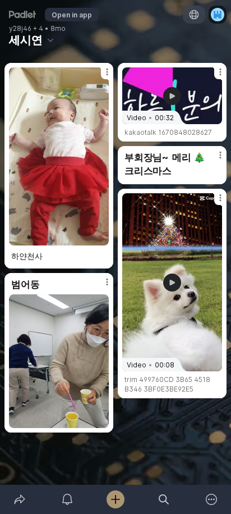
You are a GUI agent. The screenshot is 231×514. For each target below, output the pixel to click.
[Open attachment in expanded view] (59, 156)
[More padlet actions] (211, 499)
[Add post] (115, 499)
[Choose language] (194, 15)
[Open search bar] (163, 499)
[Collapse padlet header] (50, 40)
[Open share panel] (19, 499)
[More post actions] (99, 76)
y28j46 (20, 29)
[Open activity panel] (67, 499)
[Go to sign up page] (218, 15)
